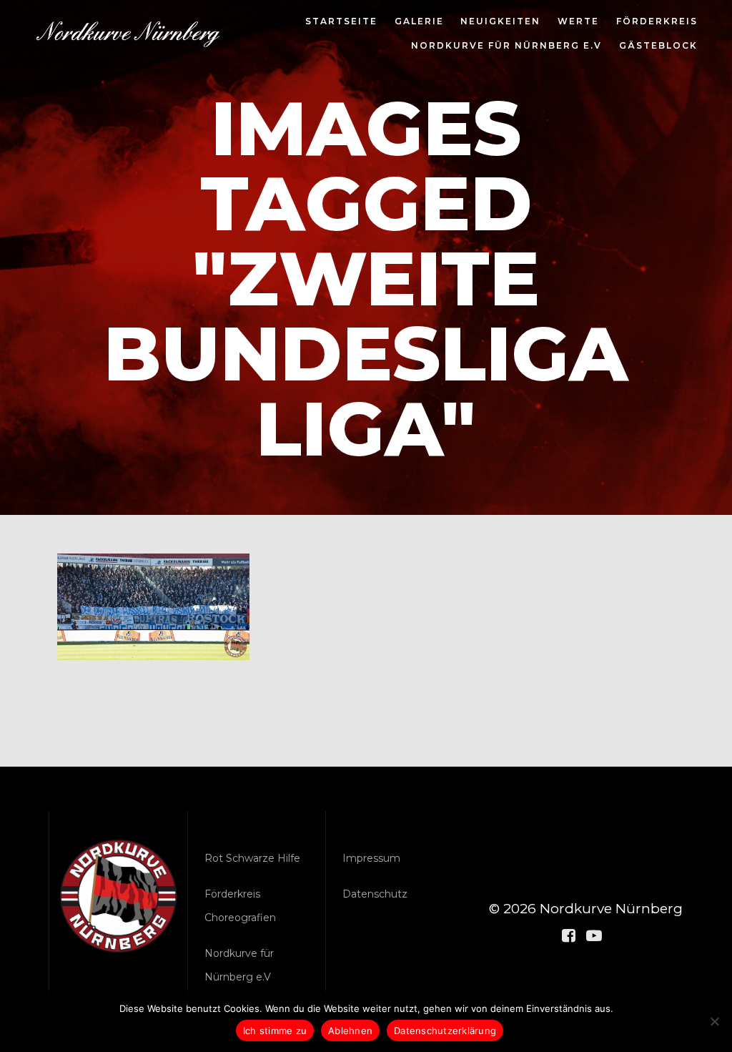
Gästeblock (658, 46)
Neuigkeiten (500, 22)
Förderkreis (657, 22)
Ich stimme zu (275, 1030)
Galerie (419, 22)
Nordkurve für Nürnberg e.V (506, 46)
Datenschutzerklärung (445, 1030)
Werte (578, 22)
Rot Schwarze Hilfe (252, 858)
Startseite (341, 22)
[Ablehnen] (714, 1021)
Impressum (371, 858)
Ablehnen (350, 1030)
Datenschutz (374, 894)
